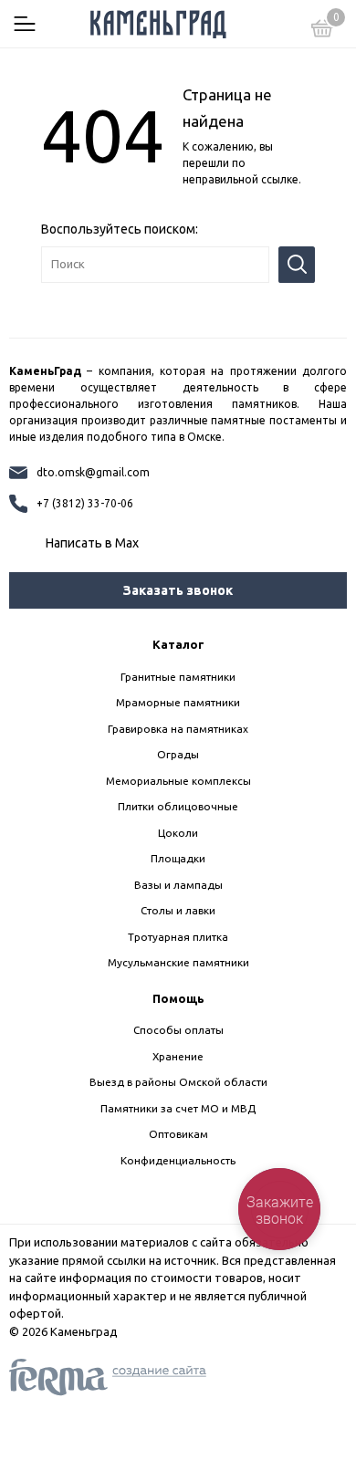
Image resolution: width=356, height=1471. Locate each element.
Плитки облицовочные (178, 806)
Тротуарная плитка (178, 937)
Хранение (178, 1056)
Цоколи (178, 833)
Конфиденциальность (178, 1160)
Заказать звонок (178, 590)
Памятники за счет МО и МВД (178, 1108)
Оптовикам (178, 1134)
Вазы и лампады (178, 885)
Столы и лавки (178, 910)
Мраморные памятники (178, 702)
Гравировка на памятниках (178, 729)
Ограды (178, 754)
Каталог (178, 644)
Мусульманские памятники (178, 962)
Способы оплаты (178, 1030)
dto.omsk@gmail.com (93, 472)
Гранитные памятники (178, 677)
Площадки (178, 858)
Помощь (178, 998)
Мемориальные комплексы (178, 781)
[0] (322, 31)
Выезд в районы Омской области (178, 1082)
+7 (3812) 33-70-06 (85, 503)
